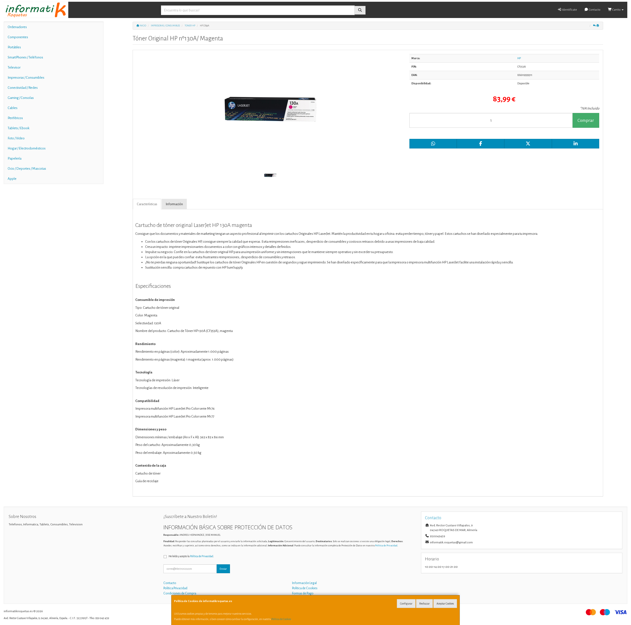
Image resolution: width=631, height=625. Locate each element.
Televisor (14, 67)
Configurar (406, 603)
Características (147, 204)
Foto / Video (16, 138)
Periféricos (15, 118)
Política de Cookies (281, 619)
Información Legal (304, 583)
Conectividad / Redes (23, 88)
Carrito (616, 9)
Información (174, 204)
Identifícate (569, 9)
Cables (13, 108)
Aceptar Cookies (445, 603)
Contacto (594, 9)
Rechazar (424, 603)
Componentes (18, 37)
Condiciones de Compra (179, 593)
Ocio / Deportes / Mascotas (27, 168)
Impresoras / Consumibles (26, 77)
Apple (12, 179)
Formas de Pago (303, 593)
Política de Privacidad (386, 545)
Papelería (14, 158)
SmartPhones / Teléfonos (25, 57)
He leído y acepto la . (191, 556)
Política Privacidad (175, 588)
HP (519, 58)
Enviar (223, 568)
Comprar (586, 120)
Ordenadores (17, 27)
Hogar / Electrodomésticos (27, 148)
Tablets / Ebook (18, 128)
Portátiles (14, 47)
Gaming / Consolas (21, 98)
